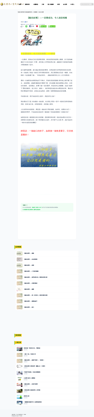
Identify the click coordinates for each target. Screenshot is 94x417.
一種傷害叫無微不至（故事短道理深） (33, 402)
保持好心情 (26, 396)
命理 (58, 4)
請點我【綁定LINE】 (37, 207)
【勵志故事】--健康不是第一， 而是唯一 (34, 360)
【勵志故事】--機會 (29, 253)
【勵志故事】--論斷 (29, 289)
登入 (73, 4)
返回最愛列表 (28, 12)
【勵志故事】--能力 (29, 307)
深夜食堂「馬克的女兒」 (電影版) (32, 348)
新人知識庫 (51, 4)
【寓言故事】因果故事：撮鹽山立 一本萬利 (34, 366)
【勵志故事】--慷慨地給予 (30, 301)
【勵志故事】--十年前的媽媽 (31, 271)
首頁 (20, 4)
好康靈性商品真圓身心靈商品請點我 (31, 209)
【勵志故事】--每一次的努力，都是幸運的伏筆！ (36, 295)
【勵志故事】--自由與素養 (30, 259)
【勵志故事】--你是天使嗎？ (31, 384)
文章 (43, 4)
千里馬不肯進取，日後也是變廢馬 (32, 372)
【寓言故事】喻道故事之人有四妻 (32, 390)
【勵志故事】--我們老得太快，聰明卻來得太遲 (35, 277)
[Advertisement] (47, 182)
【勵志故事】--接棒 (29, 265)
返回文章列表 (21, 12)
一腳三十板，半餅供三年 (30, 354)
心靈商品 (35, 4)
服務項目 (27, 4)
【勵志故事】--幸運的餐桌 (30, 283)
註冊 (66, 4)
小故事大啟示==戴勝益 (29, 378)
